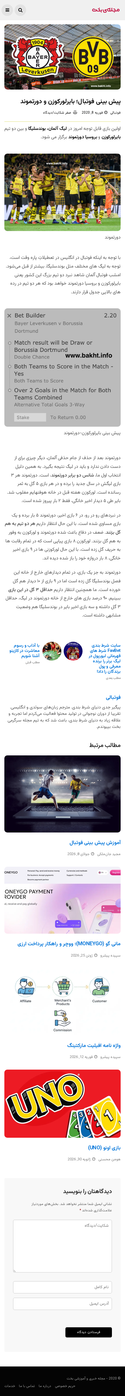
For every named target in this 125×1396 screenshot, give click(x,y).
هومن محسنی (109, 1159)
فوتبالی (115, 112)
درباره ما (45, 1386)
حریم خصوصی (65, 1386)
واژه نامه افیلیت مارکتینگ (94, 1046)
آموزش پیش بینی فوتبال (95, 843)
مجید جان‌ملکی (109, 854)
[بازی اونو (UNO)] (62, 1104)
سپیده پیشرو (110, 956)
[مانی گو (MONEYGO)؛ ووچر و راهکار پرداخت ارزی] (62, 900)
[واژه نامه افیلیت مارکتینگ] (62, 1001)
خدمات (9, 1386)
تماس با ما (27, 1386)
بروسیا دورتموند (82, 137)
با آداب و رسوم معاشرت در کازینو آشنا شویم (24, 653)
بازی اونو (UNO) (104, 1148)
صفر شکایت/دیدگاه (57, 112)
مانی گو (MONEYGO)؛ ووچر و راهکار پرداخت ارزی (69, 944)
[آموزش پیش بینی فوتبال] (62, 794)
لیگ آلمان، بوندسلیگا (47, 128)
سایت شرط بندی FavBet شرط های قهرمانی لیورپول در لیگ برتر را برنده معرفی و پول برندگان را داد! (105, 661)
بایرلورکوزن (111, 137)
